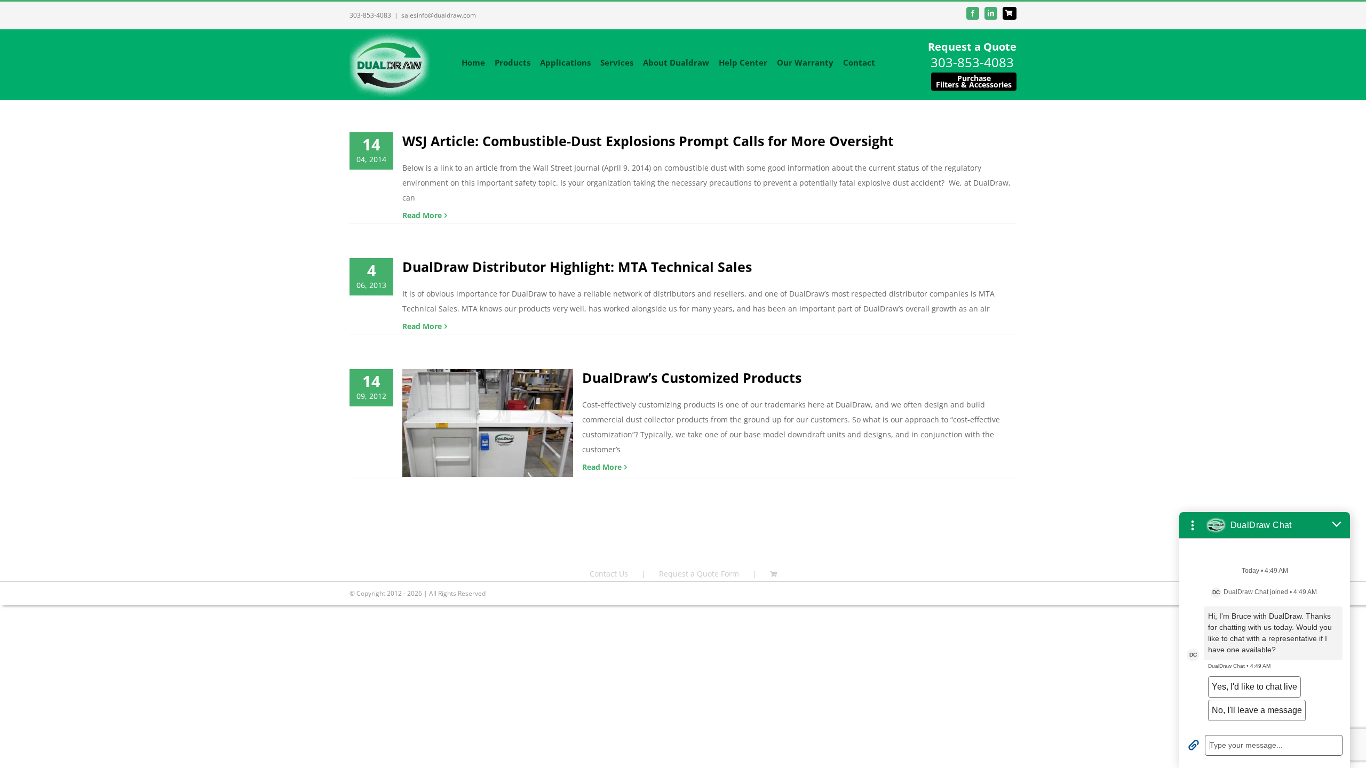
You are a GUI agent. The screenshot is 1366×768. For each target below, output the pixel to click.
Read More (422, 215)
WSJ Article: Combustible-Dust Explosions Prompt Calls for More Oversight (648, 141)
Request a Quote (972, 46)
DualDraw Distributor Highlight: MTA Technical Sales (577, 267)
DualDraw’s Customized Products (691, 378)
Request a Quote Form (699, 574)
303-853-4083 (370, 15)
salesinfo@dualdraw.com (438, 15)
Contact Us (609, 574)
